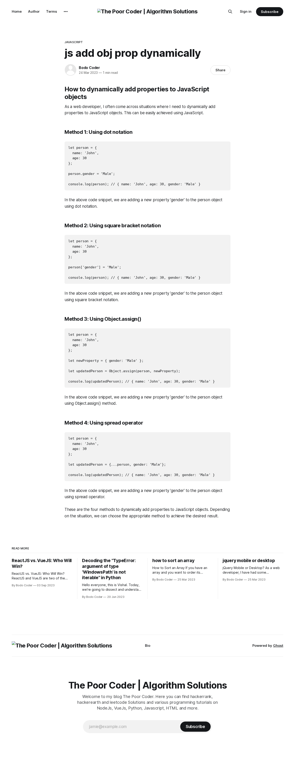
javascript (74, 42)
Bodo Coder (89, 67)
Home (17, 11)
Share (220, 70)
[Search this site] (230, 11)
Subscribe (269, 11)
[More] (65, 11)
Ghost (278, 645)
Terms (51, 11)
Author (34, 11)
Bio (147, 645)
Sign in (245, 11)
